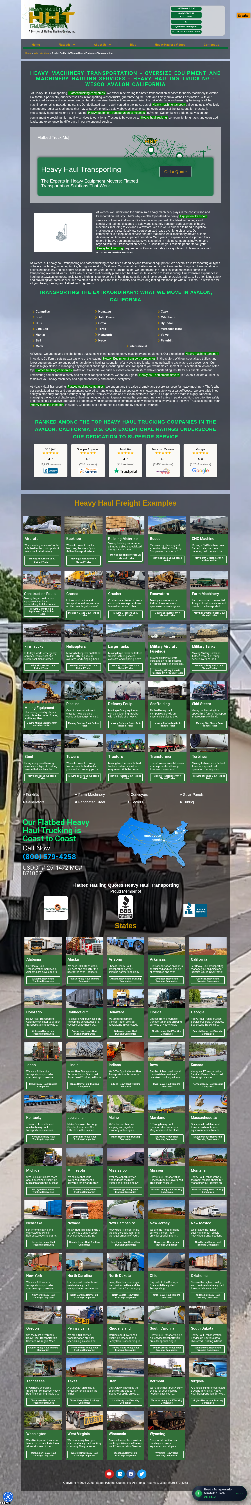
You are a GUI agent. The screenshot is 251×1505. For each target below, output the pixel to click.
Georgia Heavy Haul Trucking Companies (208, 1032)
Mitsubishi (168, 317)
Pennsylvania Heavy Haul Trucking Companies (84, 1349)
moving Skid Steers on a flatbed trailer (209, 724)
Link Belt (42, 328)
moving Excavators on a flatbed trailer (167, 614)
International (138, 346)
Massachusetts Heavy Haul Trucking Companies (207, 1138)
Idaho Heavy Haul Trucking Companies (43, 1085)
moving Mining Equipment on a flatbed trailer (41, 724)
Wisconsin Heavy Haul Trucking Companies (125, 1454)
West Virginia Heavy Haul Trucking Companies (84, 1454)
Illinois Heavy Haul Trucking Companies (84, 1085)
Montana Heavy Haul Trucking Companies (207, 1190)
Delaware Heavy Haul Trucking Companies (125, 1032)
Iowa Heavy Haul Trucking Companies (166, 1085)
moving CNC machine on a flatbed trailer (209, 559)
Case (164, 311)
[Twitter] (141, 1474)
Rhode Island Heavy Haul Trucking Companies (125, 1349)
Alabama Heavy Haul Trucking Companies (43, 980)
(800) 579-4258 (186, 14)
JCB (39, 323)
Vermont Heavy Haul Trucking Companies (166, 1401)
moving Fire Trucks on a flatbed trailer (41, 667)
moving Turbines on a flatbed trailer (209, 777)
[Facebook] (131, 1474)
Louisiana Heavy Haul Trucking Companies (84, 1138)
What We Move (41, 53)
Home (36, 44)
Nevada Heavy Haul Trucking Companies (84, 1243)
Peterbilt (166, 340)
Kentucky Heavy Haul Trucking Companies (43, 1138)
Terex (102, 328)
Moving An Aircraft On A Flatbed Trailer (42, 560)
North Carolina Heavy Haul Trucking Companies (84, 1296)
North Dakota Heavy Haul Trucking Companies (125, 1296)
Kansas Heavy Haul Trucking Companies (208, 1085)
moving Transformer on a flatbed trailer (167, 777)
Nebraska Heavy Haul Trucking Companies (43, 1243)
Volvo (165, 334)
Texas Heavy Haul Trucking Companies (84, 1401)
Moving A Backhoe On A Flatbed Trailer (83, 560)
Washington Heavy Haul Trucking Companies (43, 1454)
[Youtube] (109, 1474)
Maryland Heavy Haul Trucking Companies (166, 1138)
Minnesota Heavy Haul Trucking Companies (84, 1190)
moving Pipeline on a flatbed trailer (83, 724)
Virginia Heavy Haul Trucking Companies (208, 1401)
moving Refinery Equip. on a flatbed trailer (125, 724)
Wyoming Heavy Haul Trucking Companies (166, 1454)
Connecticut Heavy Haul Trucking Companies (84, 1032)
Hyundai (167, 323)
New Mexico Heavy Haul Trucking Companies (207, 1243)
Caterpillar (43, 311)
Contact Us (211, 44)
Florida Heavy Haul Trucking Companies (166, 1032)
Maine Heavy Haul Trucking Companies (125, 1138)
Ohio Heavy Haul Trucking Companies (166, 1296)
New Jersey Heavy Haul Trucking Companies (166, 1243)
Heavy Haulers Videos (170, 44)
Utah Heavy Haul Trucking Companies (125, 1401)
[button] (67, 45)
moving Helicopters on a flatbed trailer (83, 667)
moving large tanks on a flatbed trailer (125, 667)
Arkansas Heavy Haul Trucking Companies (166, 980)
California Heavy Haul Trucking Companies (207, 980)
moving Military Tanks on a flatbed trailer (209, 667)
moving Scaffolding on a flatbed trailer (167, 724)
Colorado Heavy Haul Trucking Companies (43, 1032)
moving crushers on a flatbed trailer (125, 614)
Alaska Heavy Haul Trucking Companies (84, 980)
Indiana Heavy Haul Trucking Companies (125, 1085)
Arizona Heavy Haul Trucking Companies (125, 980)
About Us (100, 44)
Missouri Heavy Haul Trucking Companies (166, 1190)
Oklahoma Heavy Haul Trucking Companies (208, 1296)
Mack (39, 346)
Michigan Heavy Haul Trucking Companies (43, 1190)
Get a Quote (175, 171)
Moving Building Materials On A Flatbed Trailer (125, 557)
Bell (38, 340)
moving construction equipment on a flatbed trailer (41, 611)
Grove (102, 323)
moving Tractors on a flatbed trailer (125, 777)
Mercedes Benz (171, 328)
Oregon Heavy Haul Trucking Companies (43, 1349)
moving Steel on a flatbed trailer (42, 777)
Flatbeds (65, 44)
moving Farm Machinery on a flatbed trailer (209, 614)
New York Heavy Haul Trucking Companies (43, 1296)
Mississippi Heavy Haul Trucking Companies (125, 1190)
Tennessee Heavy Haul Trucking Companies (43, 1401)
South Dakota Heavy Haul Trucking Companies (207, 1349)
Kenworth (105, 334)
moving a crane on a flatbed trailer (83, 614)
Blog (133, 44)
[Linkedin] (120, 1474)
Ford (39, 317)
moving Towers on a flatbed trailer (83, 777)
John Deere (106, 317)
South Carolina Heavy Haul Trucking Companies (167, 1349)
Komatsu (104, 311)
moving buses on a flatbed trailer (167, 559)
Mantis (40, 334)
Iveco (102, 340)
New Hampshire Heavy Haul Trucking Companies (125, 1243)
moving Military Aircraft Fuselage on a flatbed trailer (167, 671)
